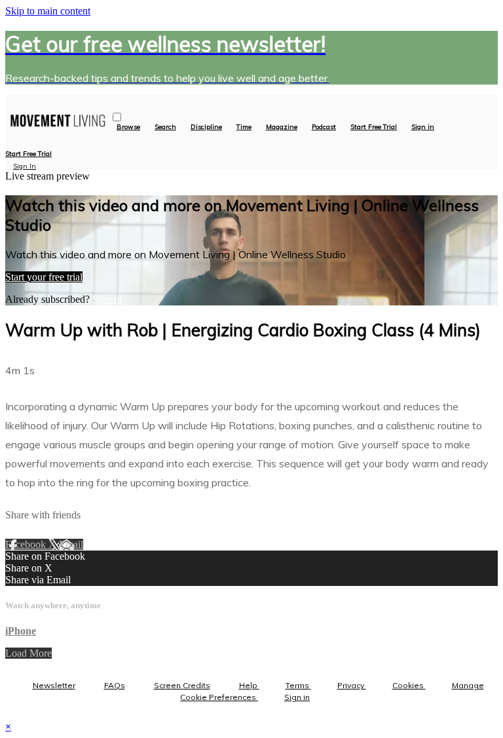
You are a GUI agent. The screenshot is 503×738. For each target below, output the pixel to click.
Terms (298, 685)
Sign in (422, 127)
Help (249, 685)
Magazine (281, 127)
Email (71, 544)
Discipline (206, 127)
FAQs (114, 685)
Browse (128, 127)
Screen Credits (182, 685)
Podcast (324, 127)
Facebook (26, 544)
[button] (117, 117)
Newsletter (54, 685)
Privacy (351, 685)
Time (244, 127)
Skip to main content (47, 10)
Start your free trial (44, 276)
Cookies (409, 685)
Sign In (24, 166)
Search (165, 127)
